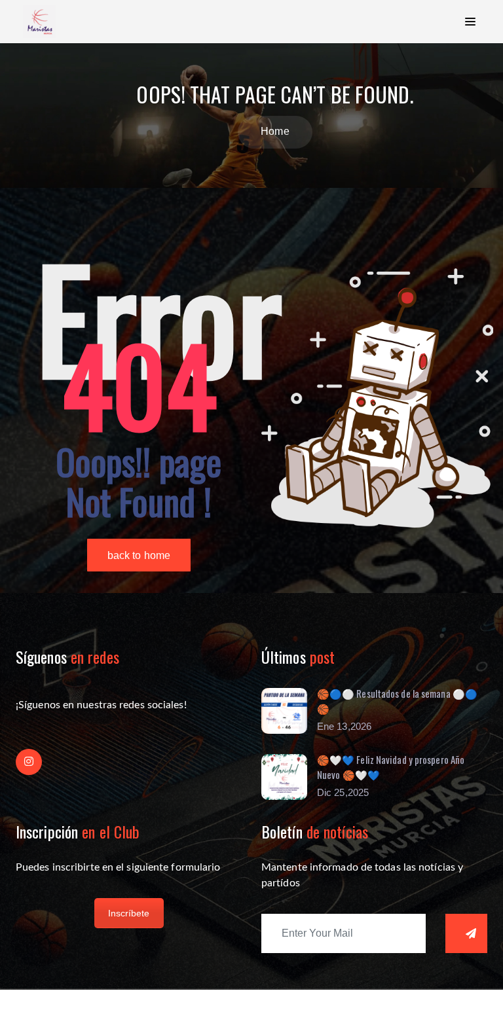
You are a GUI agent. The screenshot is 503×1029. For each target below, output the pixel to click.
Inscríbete (129, 913)
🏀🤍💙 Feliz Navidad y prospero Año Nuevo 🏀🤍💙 (390, 767)
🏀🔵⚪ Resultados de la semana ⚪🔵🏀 (397, 700)
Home (275, 131)
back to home (138, 555)
